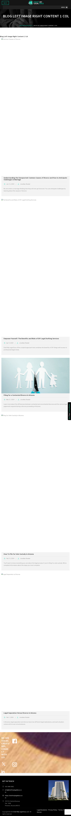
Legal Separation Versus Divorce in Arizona (20, 713)
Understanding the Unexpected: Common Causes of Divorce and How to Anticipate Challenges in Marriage (35, 179)
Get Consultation (69, 411)
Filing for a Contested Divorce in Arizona (19, 395)
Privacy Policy (52, 810)
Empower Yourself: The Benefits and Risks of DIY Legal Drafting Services (31, 338)
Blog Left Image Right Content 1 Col (14, 36)
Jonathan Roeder (25, 184)
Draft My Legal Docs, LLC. (21, 812)
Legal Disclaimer (42, 810)
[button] (63, 7)
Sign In (5, 3)
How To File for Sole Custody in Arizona (19, 554)
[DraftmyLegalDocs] (35, 3)
